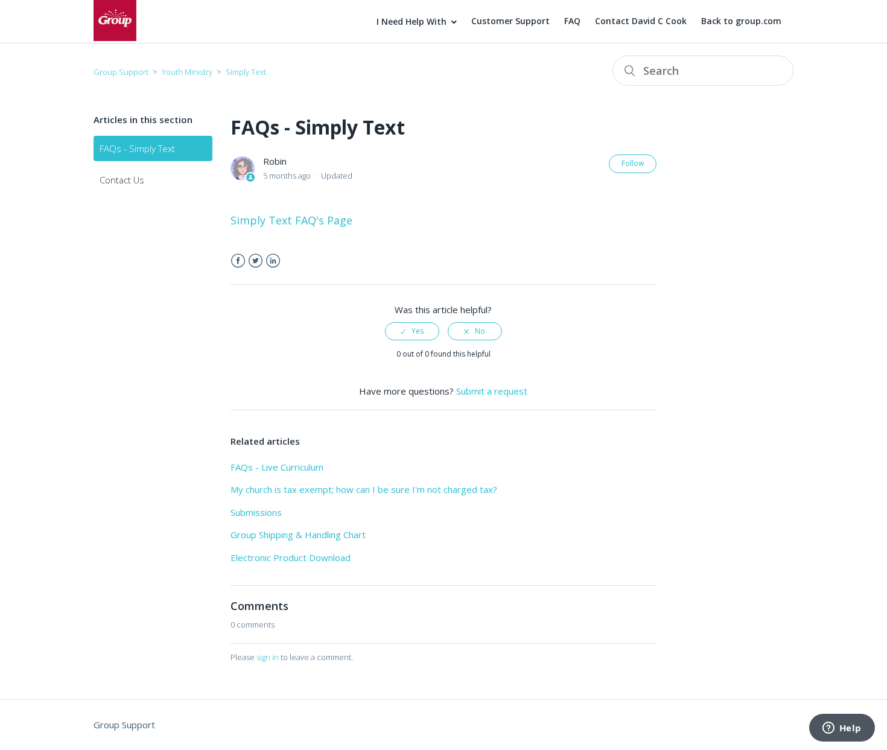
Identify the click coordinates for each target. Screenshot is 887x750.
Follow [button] (633, 163)
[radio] (412, 331)
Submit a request (491, 391)
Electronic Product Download (290, 557)
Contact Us (122, 180)
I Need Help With (412, 21)
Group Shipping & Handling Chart (298, 535)
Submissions (256, 512)
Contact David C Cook (641, 21)
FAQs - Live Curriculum (276, 467)
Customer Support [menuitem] (510, 21)
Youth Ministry (187, 71)
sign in (267, 657)
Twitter (255, 261)
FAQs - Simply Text (137, 148)
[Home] (115, 37)
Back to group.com (741, 21)
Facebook (238, 261)
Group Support (121, 71)
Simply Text (246, 71)
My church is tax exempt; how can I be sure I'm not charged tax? (363, 489)
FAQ (572, 21)
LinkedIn (273, 261)
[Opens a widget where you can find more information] (842, 729)
